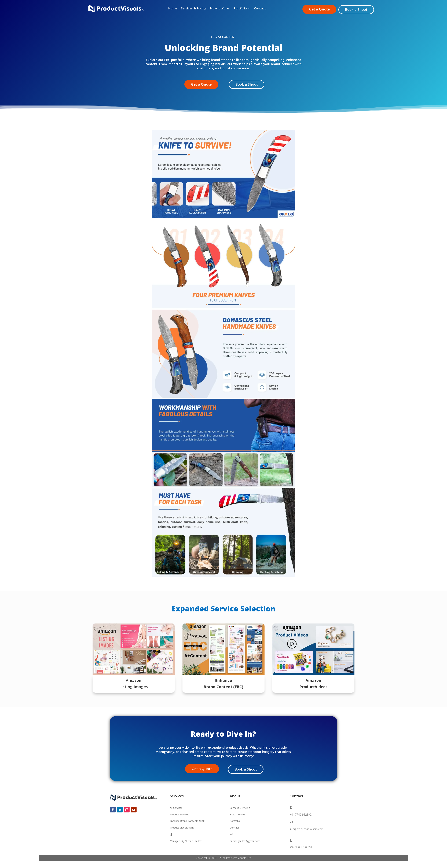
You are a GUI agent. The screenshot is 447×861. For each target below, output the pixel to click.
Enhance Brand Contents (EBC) (188, 821)
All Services (176, 807)
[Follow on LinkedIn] (120, 809)
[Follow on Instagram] (127, 809)
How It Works (220, 8)
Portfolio (240, 8)
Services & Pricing (193, 8)
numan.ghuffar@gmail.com (245, 841)
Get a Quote (319, 9)
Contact (260, 8)
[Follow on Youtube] (134, 809)
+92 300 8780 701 (301, 847)
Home (172, 8)
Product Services (179, 814)
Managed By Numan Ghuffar (186, 841)
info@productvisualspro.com (306, 829)
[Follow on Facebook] (113, 809)
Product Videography (182, 827)
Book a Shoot (356, 9)
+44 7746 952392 (301, 814)
